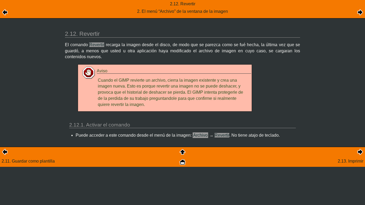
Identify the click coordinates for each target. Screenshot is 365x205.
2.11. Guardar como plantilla (28, 161)
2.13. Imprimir (350, 161)
